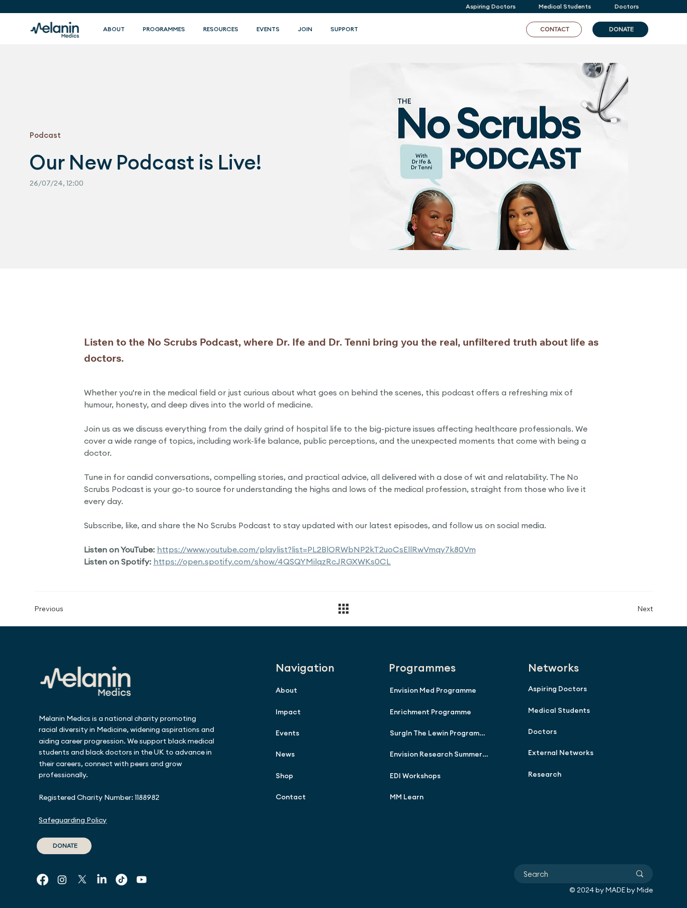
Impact (288, 711)
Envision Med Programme (433, 690)
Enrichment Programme (430, 711)
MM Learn (406, 796)
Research (544, 774)
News (285, 754)
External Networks (560, 752)
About (286, 690)
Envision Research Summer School (439, 754)
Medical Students (559, 710)
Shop (284, 775)
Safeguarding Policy (73, 819)
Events (287, 732)
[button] (164, 29)
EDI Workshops (415, 775)
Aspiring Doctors (557, 688)
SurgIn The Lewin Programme (439, 732)
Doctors (542, 731)
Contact (291, 796)
